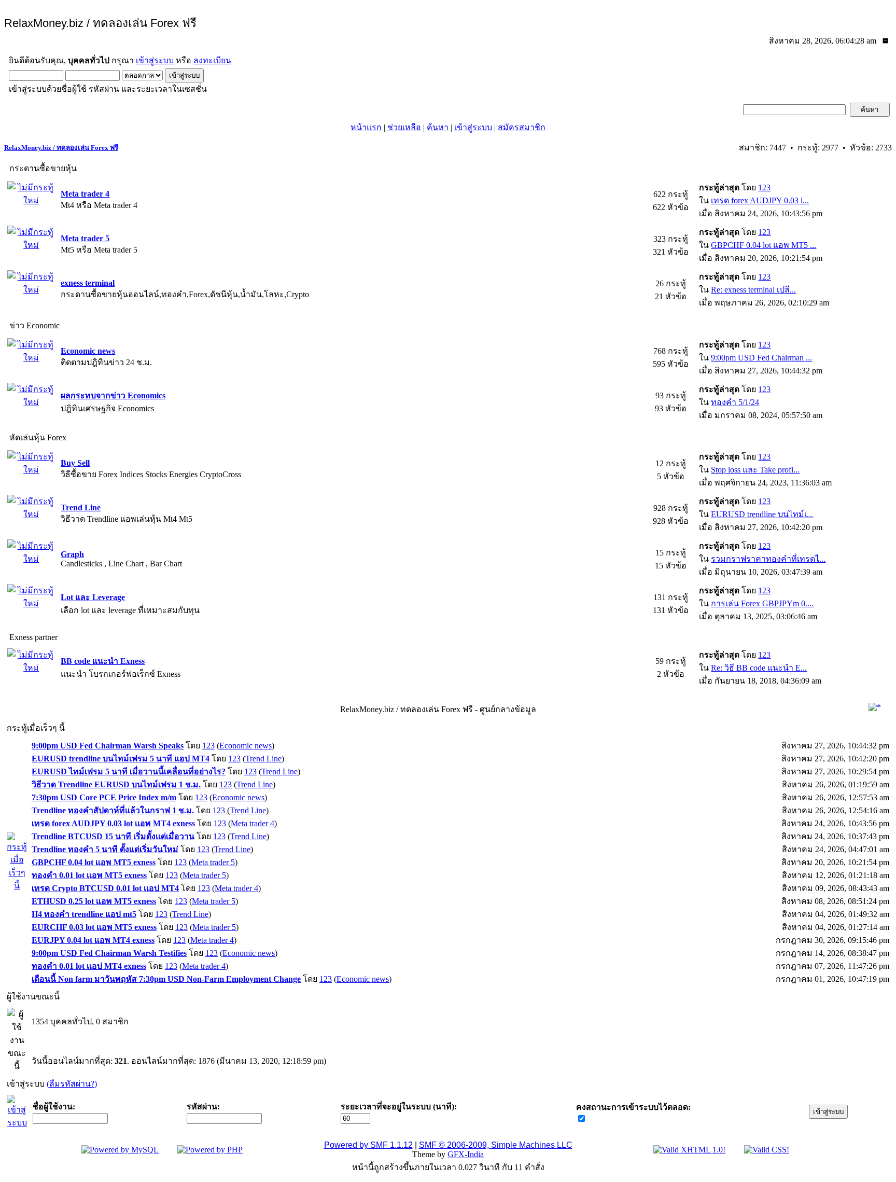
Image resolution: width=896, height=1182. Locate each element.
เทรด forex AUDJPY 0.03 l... (760, 200)
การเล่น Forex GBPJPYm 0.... (762, 603)
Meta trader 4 (85, 193)
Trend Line (81, 507)
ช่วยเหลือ (404, 127)
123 (764, 187)
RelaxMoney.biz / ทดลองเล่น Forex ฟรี (61, 147)
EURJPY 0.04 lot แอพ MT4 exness (93, 940)
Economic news (88, 350)
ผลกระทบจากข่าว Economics (113, 395)
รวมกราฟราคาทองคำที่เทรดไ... (768, 558)
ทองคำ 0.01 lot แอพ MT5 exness (89, 875)
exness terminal (88, 283)
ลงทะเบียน (212, 60)
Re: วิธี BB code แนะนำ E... (759, 667)
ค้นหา (438, 127)
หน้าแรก (366, 127)
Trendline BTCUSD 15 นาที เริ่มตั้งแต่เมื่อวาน (113, 836)
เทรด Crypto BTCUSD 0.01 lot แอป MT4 (105, 888)
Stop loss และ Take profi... (755, 469)
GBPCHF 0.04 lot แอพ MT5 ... (763, 245)
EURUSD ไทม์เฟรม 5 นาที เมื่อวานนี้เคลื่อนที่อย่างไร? (129, 771)
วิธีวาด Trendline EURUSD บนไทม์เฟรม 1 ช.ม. (116, 784)
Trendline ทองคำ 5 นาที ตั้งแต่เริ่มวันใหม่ (105, 849)
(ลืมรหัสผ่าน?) (72, 1083)
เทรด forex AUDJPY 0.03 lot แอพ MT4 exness (113, 823)
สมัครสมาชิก (521, 127)
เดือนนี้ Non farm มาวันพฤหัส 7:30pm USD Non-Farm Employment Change (166, 979)
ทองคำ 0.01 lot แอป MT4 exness (89, 966)
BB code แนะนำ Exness (103, 661)
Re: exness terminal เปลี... (753, 289)
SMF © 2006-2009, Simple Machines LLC (495, 1145)
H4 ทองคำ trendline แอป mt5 (84, 914)
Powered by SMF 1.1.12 (368, 1145)
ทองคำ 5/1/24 (735, 402)
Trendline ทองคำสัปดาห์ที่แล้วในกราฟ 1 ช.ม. (113, 810)
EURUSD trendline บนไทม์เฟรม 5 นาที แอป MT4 (120, 758)
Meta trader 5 (85, 238)
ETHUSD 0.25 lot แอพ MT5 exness (94, 901)
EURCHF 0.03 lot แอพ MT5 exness (94, 927)
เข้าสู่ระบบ (155, 60)
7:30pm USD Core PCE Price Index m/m (104, 797)
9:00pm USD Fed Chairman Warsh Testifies (109, 953)
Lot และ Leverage (93, 597)
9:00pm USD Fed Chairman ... (761, 357)
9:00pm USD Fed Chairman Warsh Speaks (108, 745)
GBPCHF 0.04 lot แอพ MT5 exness (94, 862)
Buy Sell (75, 462)
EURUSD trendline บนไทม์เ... (762, 514)
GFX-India (465, 1154)
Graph (72, 554)
